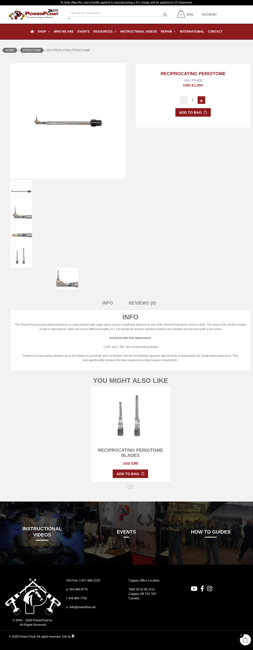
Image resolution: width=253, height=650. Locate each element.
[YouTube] (194, 588)
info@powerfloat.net (82, 607)
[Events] (126, 503)
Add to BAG (190, 112)
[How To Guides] (211, 503)
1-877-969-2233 (89, 580)
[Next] (131, 486)
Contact (215, 31)
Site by (67, 636)
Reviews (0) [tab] (142, 302)
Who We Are (64, 31)
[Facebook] (202, 588)
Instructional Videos (138, 31)
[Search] (68, 18)
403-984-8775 (78, 589)
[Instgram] (209, 588)
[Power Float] (34, 7)
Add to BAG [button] (127, 474)
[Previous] (128, 486)
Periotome (32, 50)
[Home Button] (32, 31)
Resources (103, 31)
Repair (166, 31)
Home (9, 50)
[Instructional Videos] (42, 503)
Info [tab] (107, 302)
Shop (42, 31)
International (192, 31)
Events (83, 31)
